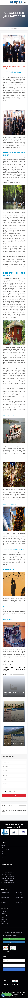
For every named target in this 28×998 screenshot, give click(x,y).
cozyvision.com (17, 996)
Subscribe (13, 969)
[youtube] (12, 984)
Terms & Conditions (6, 849)
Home (6, 28)
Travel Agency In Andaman (8, 876)
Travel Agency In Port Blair (8, 880)
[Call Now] (3, 995)
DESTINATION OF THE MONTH (14, 71)
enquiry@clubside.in (10, 935)
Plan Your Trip (7, 994)
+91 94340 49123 (9, 932)
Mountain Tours (19, 897)
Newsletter (4, 856)
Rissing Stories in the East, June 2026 (13, 743)
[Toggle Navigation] (25, 2)
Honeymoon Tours (6, 897)
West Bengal (5, 919)
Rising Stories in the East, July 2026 (13, 719)
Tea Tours (4, 902)
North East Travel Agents (8, 872)
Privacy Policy (5, 851)
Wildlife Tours (19, 902)
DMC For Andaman (6, 874)
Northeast (4, 915)
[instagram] (15, 984)
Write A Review (15, 939)
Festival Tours (5, 895)
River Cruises (19, 900)
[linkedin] (17, 984)
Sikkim (3, 917)
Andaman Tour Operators (8, 878)
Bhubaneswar (5, 923)
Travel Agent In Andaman (8, 882)
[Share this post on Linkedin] (12, 661)
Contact (4, 858)
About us (4, 847)
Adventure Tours (5, 892)
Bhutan (3, 913)
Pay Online (15, 942)
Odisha (3, 921)
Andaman (4, 911)
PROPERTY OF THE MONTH (13, 72)
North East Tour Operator (8, 870)
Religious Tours (5, 900)
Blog (9, 28)
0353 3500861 (19, 932)
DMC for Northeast (6, 868)
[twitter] (8, 661)
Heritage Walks (19, 895)
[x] (10, 984)
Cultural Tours (19, 892)
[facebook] (4, 661)
